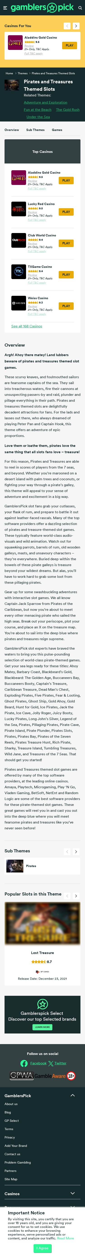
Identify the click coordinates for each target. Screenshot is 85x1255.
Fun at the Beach (37, 110)
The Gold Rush (68, 110)
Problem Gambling (18, 1162)
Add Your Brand (16, 1146)
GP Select (12, 1121)
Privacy (10, 1137)
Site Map (11, 1179)
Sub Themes (35, 130)
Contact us (12, 1154)
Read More (65, 1238)
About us (11, 1104)
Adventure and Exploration (45, 103)
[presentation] (67, 26)
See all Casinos (26, 326)
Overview (12, 130)
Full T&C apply (33, 53)
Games (57, 130)
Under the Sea (38, 117)
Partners (10, 1171)
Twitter (60, 1063)
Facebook (38, 1063)
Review (29, 46)
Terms (9, 1129)
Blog (8, 1112)
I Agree (42, 1248)
